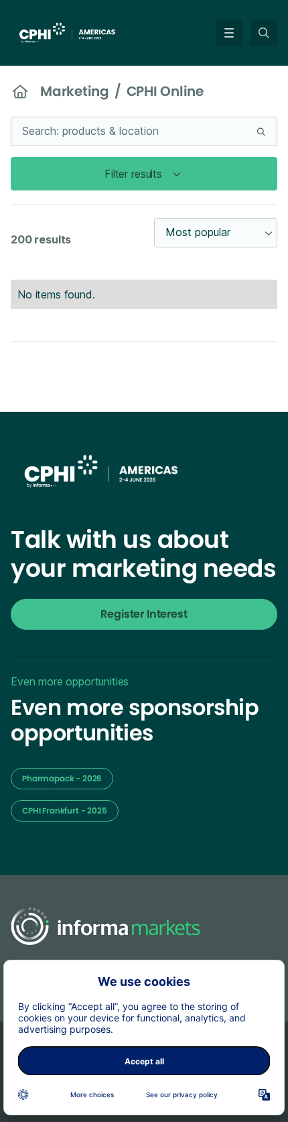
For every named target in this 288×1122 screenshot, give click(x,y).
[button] (226, 32)
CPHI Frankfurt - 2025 (64, 810)
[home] (79, 31)
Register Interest (143, 614)
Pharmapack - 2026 (62, 778)
